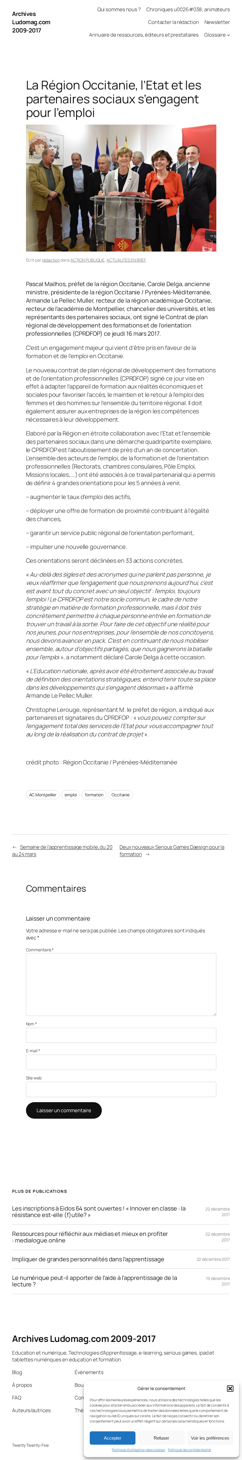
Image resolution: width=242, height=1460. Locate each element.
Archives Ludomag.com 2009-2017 (31, 22)
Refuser (161, 1438)
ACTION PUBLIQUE (88, 260)
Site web (34, 1078)
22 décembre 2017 (213, 1259)
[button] (230, 1389)
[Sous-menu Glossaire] (228, 34)
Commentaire (40, 949)
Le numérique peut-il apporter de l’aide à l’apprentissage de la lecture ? (94, 1281)
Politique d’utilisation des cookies (138, 1450)
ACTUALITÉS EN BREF (126, 260)
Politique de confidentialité (189, 1450)
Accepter (112, 1438)
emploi (71, 794)
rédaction (51, 260)
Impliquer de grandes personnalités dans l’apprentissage (88, 1259)
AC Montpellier (43, 794)
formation (94, 794)
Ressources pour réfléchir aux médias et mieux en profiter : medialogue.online (90, 1237)
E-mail (33, 1050)
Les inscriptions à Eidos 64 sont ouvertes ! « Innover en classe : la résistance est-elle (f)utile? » (99, 1211)
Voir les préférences (210, 1438)
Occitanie (121, 794)
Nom (31, 1024)
